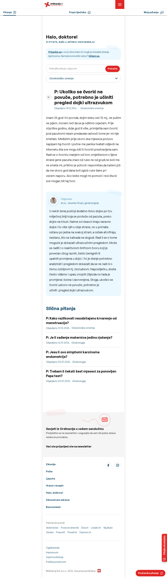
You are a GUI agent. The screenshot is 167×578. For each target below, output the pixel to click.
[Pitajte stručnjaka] (164, 548)
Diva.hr (85, 527)
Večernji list (52, 527)
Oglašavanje (53, 547)
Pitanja (7, 12)
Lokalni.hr (96, 527)
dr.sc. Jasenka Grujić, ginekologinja (80, 203)
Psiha (49, 471)
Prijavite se (55, 52)
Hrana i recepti (54, 485)
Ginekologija (78, 342)
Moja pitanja (151, 12)
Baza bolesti (53, 507)
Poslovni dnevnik (70, 527)
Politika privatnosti (56, 561)
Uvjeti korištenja (54, 557)
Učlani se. (94, 56)
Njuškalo (108, 527)
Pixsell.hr (72, 532)
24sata (49, 532)
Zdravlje (51, 464)
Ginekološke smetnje (92, 108)
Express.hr (85, 532)
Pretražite (112, 68)
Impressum (52, 552)
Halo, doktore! (54, 492)
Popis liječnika (77, 12)
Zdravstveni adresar (58, 499)
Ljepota (50, 478)
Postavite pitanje (148, 573)
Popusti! (60, 532)
